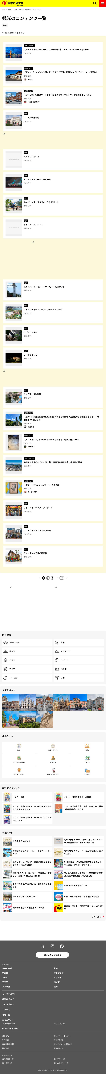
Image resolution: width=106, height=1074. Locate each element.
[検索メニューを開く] (95, 3)
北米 (63, 642)
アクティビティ (19, 774)
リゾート (64, 660)
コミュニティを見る (52, 954)
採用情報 (5, 1048)
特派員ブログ (8, 999)
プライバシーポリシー (62, 1036)
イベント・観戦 (19, 762)
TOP (4, 9)
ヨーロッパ (14, 642)
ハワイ (12, 660)
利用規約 (5, 1040)
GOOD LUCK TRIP (10, 1028)
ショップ (87, 774)
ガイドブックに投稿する (63, 1044)
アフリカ (13, 678)
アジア (12, 669)
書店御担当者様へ (8, 1044)
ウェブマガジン (9, 994)
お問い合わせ (59, 1048)
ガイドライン (59, 1040)
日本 (63, 678)
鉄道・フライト (53, 774)
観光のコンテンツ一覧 (16, 9)
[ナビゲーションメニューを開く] (102, 3)
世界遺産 (53, 762)
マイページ (61, 1023)
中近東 (64, 669)
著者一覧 (6, 1014)
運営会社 (5, 1036)
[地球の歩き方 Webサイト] (12, 3)
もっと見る (96, 916)
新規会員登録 (10, 1023)
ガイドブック (8, 1004)
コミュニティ (8, 1019)
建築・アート (53, 750)
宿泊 (87, 750)
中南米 (12, 651)
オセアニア (65, 651)
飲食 (19, 750)
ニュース (6, 1009)
